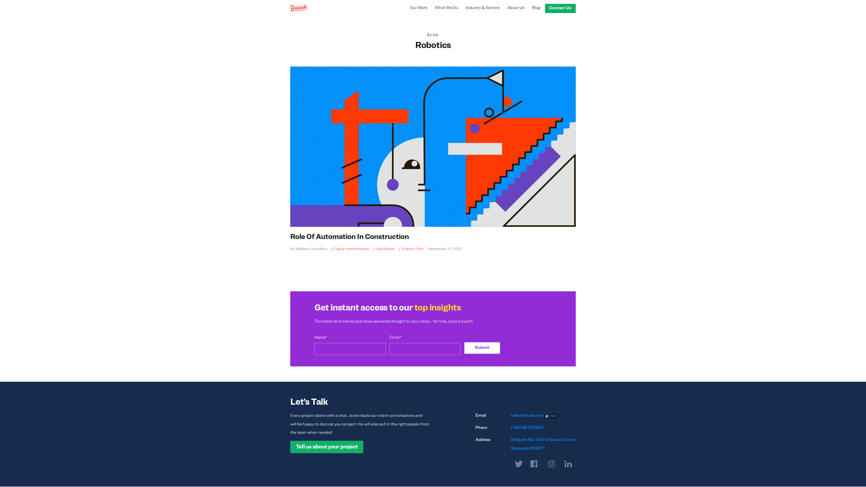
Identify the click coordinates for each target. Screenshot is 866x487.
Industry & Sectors (483, 8)
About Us (515, 8)
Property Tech (413, 249)
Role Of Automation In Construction (349, 237)
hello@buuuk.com (527, 415)
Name (320, 337)
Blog (536, 8)
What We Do (446, 8)
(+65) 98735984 (527, 428)
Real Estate (385, 249)
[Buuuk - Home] (298, 8)
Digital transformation (351, 249)
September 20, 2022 (444, 249)
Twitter (518, 465)
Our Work (418, 8)
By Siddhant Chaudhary (308, 249)
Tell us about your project (327, 447)
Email (395, 337)
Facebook (533, 465)
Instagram (552, 465)
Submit (482, 348)
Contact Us (560, 8)
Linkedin (568, 465)
